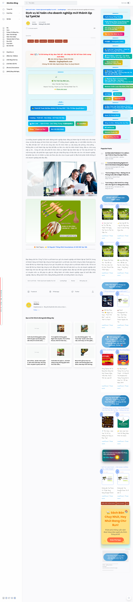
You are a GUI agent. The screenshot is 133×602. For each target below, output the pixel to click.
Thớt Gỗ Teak (119, 98)
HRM (36, 41)
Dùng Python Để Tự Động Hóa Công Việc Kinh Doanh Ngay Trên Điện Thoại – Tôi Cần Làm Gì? (107, 373)
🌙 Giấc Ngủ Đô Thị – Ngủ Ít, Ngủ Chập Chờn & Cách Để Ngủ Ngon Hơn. (123, 226)
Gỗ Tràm (107, 94)
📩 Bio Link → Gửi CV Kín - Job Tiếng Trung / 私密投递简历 (51, 123)
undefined (105, 236)
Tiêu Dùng (59, 41)
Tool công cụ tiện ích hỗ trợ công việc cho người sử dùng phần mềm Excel (117, 184)
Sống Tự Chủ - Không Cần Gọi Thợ (116, 123)
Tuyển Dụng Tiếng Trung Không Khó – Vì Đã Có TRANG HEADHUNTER (117, 22)
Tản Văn (30, 41)
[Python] (107, 157)
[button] (27, 3)
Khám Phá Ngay (115, 540)
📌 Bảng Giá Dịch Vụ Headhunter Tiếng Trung (113, 62)
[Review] (73, 280)
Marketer (43, 41)
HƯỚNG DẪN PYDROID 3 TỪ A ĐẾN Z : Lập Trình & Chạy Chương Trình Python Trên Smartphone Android (117, 154)
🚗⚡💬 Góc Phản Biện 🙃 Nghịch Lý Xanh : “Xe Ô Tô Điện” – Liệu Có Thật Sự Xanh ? (107, 315)
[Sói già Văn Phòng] (109, 187)
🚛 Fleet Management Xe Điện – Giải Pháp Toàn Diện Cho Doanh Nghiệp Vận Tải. (122, 316)
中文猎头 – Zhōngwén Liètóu (114, 41)
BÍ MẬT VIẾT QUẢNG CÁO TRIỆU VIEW (115, 199)
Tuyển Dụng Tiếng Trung (113, 17)
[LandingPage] (63, 280)
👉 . (66, 247)
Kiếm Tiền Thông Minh (108, 503)
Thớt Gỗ (107, 98)
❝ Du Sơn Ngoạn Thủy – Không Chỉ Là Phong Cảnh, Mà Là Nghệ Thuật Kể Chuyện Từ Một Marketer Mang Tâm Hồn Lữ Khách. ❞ (117, 174)
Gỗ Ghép (118, 94)
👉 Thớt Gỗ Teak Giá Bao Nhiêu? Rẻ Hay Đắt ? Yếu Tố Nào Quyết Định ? (58, 108)
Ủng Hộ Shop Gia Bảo (112, 137)
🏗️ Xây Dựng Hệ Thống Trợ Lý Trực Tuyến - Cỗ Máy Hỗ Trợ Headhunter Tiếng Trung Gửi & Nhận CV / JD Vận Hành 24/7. (123, 375)
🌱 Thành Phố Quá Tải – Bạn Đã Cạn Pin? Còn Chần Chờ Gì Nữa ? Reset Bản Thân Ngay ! (107, 265)
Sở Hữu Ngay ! (109, 457)
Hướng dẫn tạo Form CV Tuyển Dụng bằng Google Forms (108, 490)
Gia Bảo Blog (12, 3)
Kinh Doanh (121, 503)
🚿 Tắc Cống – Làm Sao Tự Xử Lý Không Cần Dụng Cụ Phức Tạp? (107, 434)
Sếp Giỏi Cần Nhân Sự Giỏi (114, 34)
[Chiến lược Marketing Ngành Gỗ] (113, 167)
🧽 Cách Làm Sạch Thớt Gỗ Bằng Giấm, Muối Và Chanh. (123, 433)
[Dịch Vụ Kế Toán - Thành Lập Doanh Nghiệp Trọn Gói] (41, 280)
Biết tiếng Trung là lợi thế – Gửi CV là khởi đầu (114, 28)
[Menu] (3, 3)
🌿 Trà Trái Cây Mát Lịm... (61, 81)
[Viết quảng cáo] (83, 280)
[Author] (34, 24)
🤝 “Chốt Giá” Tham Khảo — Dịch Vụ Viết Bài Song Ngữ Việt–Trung (117, 50)
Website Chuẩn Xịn (111, 132)
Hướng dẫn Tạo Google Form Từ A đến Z (123, 490)
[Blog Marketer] (108, 177)
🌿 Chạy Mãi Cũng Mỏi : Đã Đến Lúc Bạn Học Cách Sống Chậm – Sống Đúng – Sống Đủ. (123, 265)
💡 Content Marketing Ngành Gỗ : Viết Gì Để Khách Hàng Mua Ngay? (117, 164)
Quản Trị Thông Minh (112, 115)
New (65, 41)
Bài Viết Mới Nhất (57, 129)
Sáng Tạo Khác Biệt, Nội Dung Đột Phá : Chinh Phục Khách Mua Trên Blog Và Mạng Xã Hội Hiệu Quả (115, 401)
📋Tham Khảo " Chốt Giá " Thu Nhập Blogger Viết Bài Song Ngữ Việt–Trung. (118, 56)
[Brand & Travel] (116, 177)
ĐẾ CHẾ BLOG (109, 127)
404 (127, 503)
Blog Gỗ (50, 41)
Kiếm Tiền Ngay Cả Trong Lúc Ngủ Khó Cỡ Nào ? (115, 286)
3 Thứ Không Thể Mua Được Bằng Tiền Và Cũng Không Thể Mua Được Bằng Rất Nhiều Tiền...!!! (115, 557)
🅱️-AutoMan (81, 123)
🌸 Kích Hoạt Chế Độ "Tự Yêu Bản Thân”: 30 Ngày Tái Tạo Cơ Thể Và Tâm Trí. (107, 228)
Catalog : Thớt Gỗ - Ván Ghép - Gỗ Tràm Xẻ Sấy (47, 118)
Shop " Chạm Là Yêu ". (38, 129)
